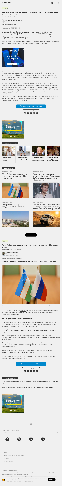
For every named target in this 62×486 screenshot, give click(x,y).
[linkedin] (43, 439)
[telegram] (31, 439)
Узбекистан (19, 258)
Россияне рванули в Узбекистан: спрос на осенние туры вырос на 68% (27, 387)
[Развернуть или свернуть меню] (59, 3)
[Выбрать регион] (52, 3)
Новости (5, 8)
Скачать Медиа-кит (8, 461)
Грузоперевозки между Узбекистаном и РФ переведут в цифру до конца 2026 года (30, 382)
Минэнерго (10, 24)
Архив (5, 452)
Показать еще (31, 235)
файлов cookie (28, 481)
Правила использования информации (13, 449)
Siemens (4, 24)
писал (21, 356)
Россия (4, 258)
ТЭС (15, 24)
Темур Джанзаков (12, 252)
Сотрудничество (11, 258)
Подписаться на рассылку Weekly (11, 430)
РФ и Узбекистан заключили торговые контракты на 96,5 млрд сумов (14, 176)
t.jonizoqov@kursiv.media (12, 255)
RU (56, 3)
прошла (23, 310)
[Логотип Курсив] (6, 2)
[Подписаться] (59, 432)
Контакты (6, 458)
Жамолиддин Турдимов (14, 20)
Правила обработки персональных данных (14, 455)
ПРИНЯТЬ (51, 479)
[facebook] (7, 439)
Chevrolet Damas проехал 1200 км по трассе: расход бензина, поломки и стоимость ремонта (46, 207)
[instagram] (19, 439)
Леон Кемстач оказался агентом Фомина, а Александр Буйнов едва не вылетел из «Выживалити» (46, 177)
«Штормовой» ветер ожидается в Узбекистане (13, 206)
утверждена (39, 36)
